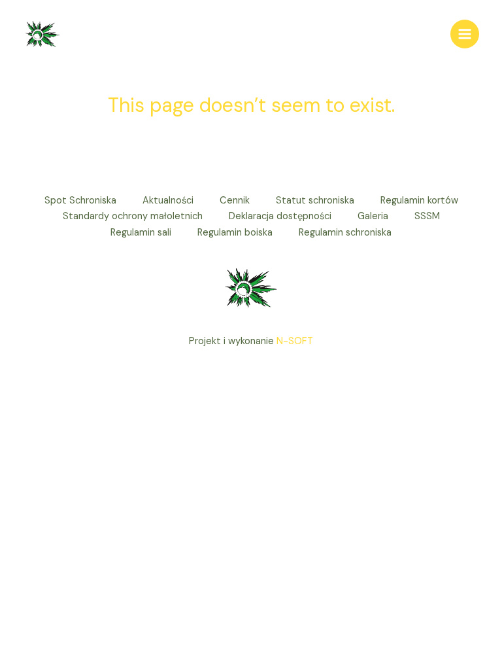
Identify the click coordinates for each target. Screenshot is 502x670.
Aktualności (167, 200)
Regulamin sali (140, 232)
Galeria (373, 216)
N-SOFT (294, 341)
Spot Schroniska (80, 200)
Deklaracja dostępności (280, 216)
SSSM (427, 216)
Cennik (235, 200)
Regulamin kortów (419, 200)
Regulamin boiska (235, 232)
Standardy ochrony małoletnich (133, 216)
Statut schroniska (315, 200)
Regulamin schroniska (345, 232)
